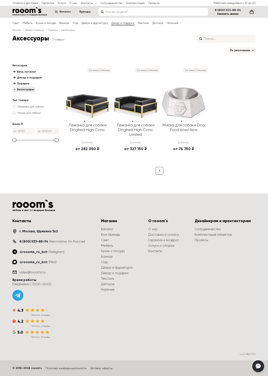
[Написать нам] (258, 366)
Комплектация (135, 3)
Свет (16, 23)
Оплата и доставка (25, 3)
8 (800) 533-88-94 (228, 10)
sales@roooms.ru (32, 272)
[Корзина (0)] (252, 12)
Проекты (154, 3)
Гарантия (47, 3)
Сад (75, 23)
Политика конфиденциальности (66, 368)
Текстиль (143, 23)
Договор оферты (101, 368)
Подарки (53, 30)
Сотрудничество (111, 3)
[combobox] (153, 12)
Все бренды (110, 234)
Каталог (65, 11)
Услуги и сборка (161, 245)
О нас (73, 3)
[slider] (14, 140)
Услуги (61, 3)
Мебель (28, 23)
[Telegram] (17, 295)
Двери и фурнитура (95, 23)
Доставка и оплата (163, 234)
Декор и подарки (122, 23)
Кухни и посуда (46, 23)
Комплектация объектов (213, 234)
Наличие (172, 23)
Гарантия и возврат (163, 240)
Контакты (87, 3)
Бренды (85, 11)
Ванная (64, 23)
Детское (157, 23)
